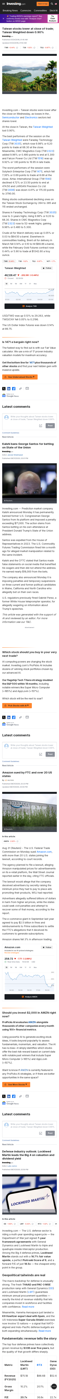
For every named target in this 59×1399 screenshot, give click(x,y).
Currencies (25, 10)
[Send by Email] (27, 388)
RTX (39, 1365)
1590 (47, 178)
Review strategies (12, 953)
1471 (39, 171)
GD (51, 1288)
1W (11, 284)
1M (16, 284)
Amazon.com (44, 851)
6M (21, 284)
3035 (17, 143)
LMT (31, 1292)
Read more (28, 1306)
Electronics (31, 117)
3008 (11, 189)
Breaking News (10, 10)
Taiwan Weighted (43, 126)
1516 (40, 158)
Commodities (40, 10)
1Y (25, 284)
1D (6, 284)
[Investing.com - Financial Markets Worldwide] (16, 3)
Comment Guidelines (10, 433)
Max (35, 284)
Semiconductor (10, 117)
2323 (50, 151)
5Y (30, 284)
